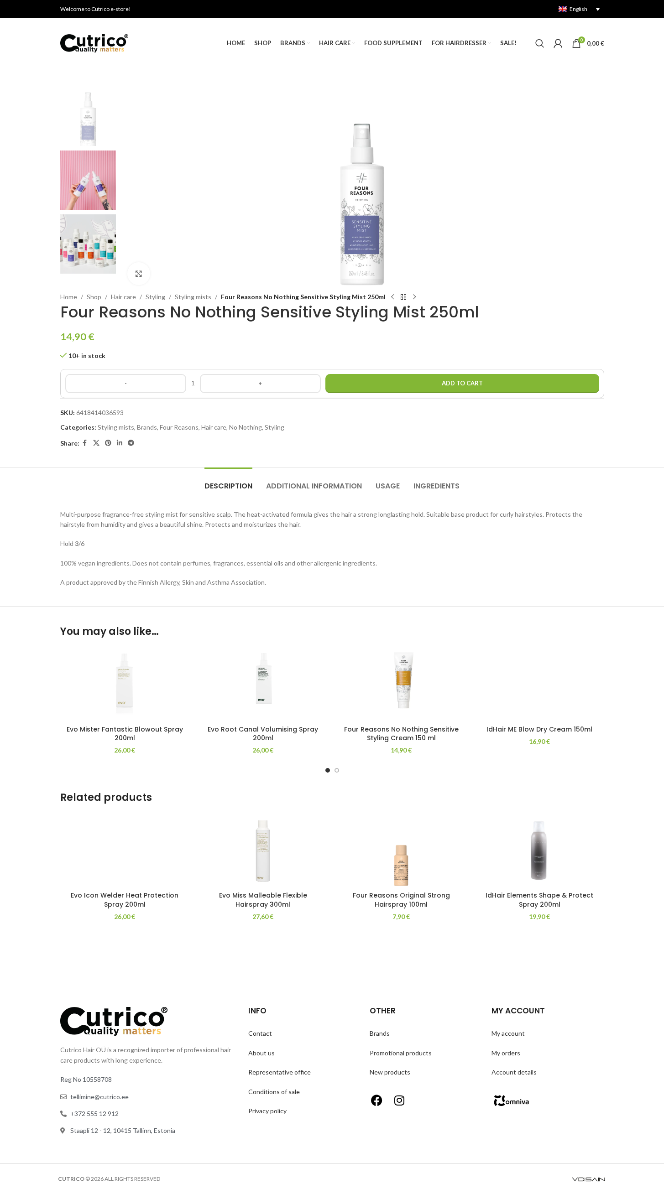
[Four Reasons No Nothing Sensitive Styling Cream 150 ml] (401, 684)
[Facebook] (376, 1100)
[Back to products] (403, 297)
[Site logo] (94, 43)
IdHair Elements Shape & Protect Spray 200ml (539, 900)
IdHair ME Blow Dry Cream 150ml (539, 729)
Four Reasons (179, 427)
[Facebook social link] (84, 443)
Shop (94, 297)
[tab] (228, 481)
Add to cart (462, 383)
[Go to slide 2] (337, 770)
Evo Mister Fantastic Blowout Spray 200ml (125, 734)
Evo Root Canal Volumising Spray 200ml (263, 734)
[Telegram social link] (131, 443)
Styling (155, 297)
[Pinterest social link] (108, 443)
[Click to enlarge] (138, 273)
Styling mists (193, 297)
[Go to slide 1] (327, 770)
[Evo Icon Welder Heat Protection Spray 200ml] (124, 850)
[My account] (558, 43)
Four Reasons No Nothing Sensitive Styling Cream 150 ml (401, 734)
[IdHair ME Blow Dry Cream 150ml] (539, 684)
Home (68, 297)
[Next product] (414, 297)
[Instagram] (399, 1100)
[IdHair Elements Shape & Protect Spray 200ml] (539, 850)
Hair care (123, 297)
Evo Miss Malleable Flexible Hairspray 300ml (263, 900)
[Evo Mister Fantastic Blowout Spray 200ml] (124, 684)
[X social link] (96, 443)
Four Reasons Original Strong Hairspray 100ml (401, 900)
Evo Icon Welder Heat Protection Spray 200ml (124, 900)
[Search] (540, 43)
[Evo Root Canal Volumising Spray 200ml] (263, 684)
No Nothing (245, 427)
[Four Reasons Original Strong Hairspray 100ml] (401, 850)
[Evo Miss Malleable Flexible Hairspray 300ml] (263, 850)
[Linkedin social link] (119, 443)
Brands (147, 427)
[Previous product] (392, 297)
